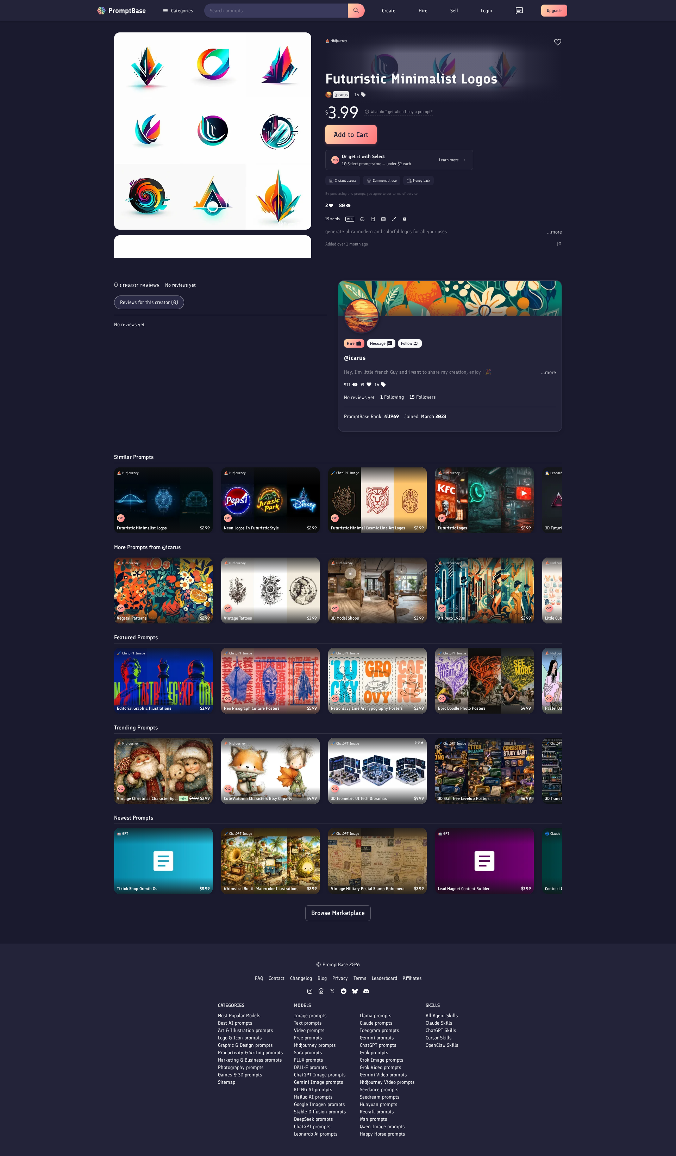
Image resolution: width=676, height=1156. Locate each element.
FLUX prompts (308, 1060)
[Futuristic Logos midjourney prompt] (484, 500)
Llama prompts (375, 1016)
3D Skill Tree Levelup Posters (464, 798)
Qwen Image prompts (382, 1127)
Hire (423, 11)
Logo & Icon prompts (240, 1038)
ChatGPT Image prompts (319, 1075)
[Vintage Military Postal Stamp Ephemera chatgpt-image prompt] (377, 861)
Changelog (301, 978)
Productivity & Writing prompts (250, 1053)
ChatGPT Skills (441, 1030)
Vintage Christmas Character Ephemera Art (148, 798)
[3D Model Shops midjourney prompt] (377, 590)
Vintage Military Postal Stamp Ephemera (368, 888)
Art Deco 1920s (451, 618)
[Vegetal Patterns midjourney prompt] (163, 590)
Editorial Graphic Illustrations (144, 708)
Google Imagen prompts (319, 1104)
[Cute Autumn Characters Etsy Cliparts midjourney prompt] (270, 771)
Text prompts (307, 1023)
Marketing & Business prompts (250, 1060)
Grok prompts (374, 1053)
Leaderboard (384, 978)
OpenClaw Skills (442, 1045)
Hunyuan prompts (378, 1104)
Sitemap (226, 1082)
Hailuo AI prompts (313, 1097)
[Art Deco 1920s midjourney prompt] (484, 590)
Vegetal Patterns (132, 618)
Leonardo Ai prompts (315, 1134)
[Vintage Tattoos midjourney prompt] (270, 590)
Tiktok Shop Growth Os (137, 888)
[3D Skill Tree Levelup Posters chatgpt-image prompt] (484, 771)
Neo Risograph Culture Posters (252, 708)
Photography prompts (240, 1067)
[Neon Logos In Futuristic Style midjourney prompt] (270, 500)
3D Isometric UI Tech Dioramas (359, 798)
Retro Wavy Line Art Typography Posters (367, 708)
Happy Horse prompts (382, 1134)
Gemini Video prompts (383, 1075)
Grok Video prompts (380, 1067)
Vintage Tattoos (238, 618)
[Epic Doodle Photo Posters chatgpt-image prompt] (484, 681)
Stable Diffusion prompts (320, 1112)
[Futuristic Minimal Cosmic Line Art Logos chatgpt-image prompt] (377, 500)
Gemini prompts (377, 1038)
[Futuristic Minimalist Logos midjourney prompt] (163, 500)
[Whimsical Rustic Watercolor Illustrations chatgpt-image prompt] (270, 861)
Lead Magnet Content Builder (463, 888)
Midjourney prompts (315, 1045)
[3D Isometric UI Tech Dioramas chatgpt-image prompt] (377, 771)
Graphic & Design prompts (245, 1045)
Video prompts (309, 1030)
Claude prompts (376, 1023)
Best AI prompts (235, 1023)
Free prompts (308, 1038)
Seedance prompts (379, 1090)
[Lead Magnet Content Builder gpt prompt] (484, 861)
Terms (359, 978)
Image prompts (310, 1016)
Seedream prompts (379, 1097)
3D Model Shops (345, 618)
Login (486, 11)
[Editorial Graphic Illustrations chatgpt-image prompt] (163, 681)
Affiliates (412, 978)
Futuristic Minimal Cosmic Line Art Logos (368, 528)
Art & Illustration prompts (245, 1030)
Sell (454, 11)
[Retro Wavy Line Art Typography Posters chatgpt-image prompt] (377, 681)
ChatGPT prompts (312, 1127)
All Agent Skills (442, 1016)
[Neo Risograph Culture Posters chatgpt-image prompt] (270, 681)
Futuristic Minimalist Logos (142, 528)
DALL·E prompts (310, 1067)
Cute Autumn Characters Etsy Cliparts (258, 798)
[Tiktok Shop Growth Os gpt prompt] (163, 861)
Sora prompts (308, 1053)
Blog (322, 978)
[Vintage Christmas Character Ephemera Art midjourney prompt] (163, 771)
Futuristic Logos (452, 528)
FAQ (259, 978)
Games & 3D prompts (240, 1075)
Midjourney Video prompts (387, 1082)
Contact (276, 978)
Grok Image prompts (381, 1060)
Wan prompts (373, 1119)
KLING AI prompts (313, 1090)
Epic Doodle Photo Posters (462, 708)
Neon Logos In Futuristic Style (251, 528)
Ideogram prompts (379, 1030)
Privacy (340, 978)
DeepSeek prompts (313, 1119)
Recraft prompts (377, 1112)
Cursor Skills (438, 1038)
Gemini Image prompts (318, 1082)
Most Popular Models (239, 1016)
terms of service (405, 193)
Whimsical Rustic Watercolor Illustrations (261, 888)
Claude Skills (439, 1023)
